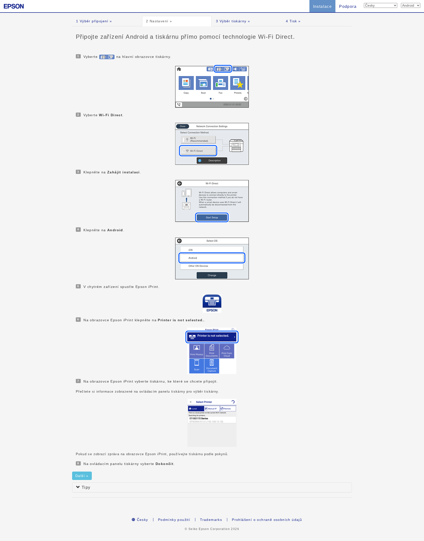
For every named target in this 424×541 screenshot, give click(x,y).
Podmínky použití (174, 520)
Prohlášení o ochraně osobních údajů (267, 520)
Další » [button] (82, 476)
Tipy (85, 487)
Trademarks (211, 520)
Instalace (322, 6)
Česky (141, 520)
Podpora (348, 6)
